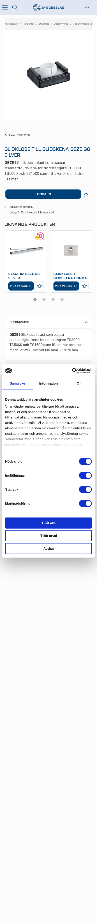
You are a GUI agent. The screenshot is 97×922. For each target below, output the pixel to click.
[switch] (85, 475)
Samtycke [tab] (17, 383)
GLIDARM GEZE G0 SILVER (24, 275)
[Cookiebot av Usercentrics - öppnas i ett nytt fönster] (72, 371)
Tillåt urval (48, 536)
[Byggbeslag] (48, 7)
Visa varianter (21, 286)
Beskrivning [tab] (19, 322)
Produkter (28, 24)
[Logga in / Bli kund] (87, 7)
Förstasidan (11, 24)
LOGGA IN (43, 194)
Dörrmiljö (44, 24)
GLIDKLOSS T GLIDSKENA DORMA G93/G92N (70, 277)
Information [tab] (48, 383)
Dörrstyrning (61, 24)
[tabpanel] (26, 261)
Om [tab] (79, 383)
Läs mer (11, 179)
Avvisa (48, 548)
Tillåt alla (48, 523)
